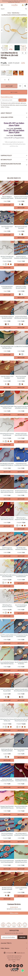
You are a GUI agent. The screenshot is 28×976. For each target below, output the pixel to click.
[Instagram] (14, 965)
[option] (14, 1)
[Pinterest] (17, 965)
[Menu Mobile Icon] (2, 5)
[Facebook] (6, 965)
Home (9, 12)
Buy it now (14, 92)
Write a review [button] (14, 913)
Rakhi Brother (15, 12)
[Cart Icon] (25, 5)
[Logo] (14, 5)
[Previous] (2, 30)
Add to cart (7, 205)
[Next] (26, 30)
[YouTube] (21, 965)
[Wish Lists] (20, 86)
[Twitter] (10, 965)
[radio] (3, 73)
